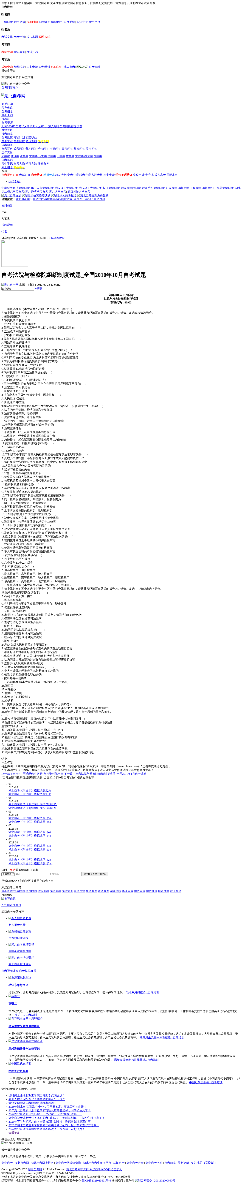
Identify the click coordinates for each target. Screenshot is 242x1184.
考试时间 (24, 174)
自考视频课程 (9, 970)
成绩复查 (67, 891)
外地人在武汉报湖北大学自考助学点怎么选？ (37, 1099)
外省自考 (43, 163)
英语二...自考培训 (26, 1014)
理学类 (51, 156)
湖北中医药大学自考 (221, 187)
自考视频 (7, 122)
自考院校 (19, 141)
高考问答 (67, 148)
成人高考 (69, 66)
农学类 (70, 156)
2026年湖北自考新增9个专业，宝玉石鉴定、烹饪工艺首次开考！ (49, 1106)
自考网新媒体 (9, 87)
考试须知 (19, 51)
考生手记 (7, 163)
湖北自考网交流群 (77, 1169)
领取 (38, 288)
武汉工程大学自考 (195, 187)
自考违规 (79, 891)
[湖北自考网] (13, 96)
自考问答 (7, 144)
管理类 (79, 156)
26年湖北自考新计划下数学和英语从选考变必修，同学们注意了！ (50, 1110)
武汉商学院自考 (131, 187)
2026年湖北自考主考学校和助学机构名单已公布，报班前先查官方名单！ (54, 1125)
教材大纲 (61, 174)
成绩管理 (44, 66)
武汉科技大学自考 (78, 191)
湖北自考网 (23, 199)
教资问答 (79, 148)
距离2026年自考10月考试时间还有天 (24, 126)
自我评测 (44, 21)
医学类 (98, 156)
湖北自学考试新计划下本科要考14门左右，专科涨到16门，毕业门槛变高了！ (57, 1117)
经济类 (15, 156)
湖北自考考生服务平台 (97, 1162)
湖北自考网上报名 (42, 1162)
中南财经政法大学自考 (15, 187)
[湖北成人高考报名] (64, 195)
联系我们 (210, 1162)
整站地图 (196, 1162)
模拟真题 (32, 36)
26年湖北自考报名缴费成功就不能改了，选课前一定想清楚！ (47, 1129)
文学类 (33, 156)
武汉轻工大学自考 (90, 187)
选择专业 (82, 21)
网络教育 (82, 66)
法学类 (24, 156)
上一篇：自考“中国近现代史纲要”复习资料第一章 (32, 773)
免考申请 (19, 36)
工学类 (61, 156)
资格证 (5, 118)
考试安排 (7, 36)
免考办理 (73, 174)
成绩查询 (7, 66)
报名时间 (32, 21)
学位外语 (151, 891)
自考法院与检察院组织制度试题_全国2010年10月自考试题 (69, 199)
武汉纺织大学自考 (153, 187)
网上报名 (7, 167)
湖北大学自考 (57, 191)
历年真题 (7, 152)
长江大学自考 (111, 187)
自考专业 (7, 141)
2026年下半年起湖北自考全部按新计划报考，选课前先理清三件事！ (51, 1121)
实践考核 (97, 174)
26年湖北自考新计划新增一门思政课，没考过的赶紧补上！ (45, 1114)
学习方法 (31, 163)
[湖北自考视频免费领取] (92, 195)
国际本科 (172, 174)
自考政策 (7, 137)
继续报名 (19, 66)
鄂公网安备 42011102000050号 (156, 1180)
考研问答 (55, 148)
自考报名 (7, 111)
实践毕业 (31, 137)
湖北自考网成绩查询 (68, 1162)
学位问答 (43, 148)
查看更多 (14, 1132)
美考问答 (91, 148)
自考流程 (7, 891)
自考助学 (69, 21)
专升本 (149, 174)
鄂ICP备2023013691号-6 (96, 1180)
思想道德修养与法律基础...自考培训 (136, 1059)
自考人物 (19, 163)
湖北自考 (7, 1162)
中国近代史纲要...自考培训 (206, 1082)
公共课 (5, 156)
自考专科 (94, 66)
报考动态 (7, 133)
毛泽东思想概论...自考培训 (142, 992)
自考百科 (7, 148)
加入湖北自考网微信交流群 (65, 126)
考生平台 (94, 21)
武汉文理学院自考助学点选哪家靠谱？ (33, 1102)
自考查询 (7, 115)
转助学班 (57, 66)
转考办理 (85, 174)
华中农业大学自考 (42, 187)
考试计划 (19, 137)
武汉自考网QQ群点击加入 (105, 1169)
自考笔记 (7, 159)
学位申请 (139, 174)
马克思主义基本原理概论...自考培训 (162, 1037)
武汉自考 (119, 1162)
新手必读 (19, 21)
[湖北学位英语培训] (36, 195)
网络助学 (44, 36)
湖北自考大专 (134, 1162)
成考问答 (19, 148)
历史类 (42, 156)
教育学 (88, 156)
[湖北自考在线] (11, 195)
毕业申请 (32, 66)
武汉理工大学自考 (66, 187)
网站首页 (7, 130)
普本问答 (31, 148)
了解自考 (7, 21)
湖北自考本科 (153, 1162)
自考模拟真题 (27, 970)
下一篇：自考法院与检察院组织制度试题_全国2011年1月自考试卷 (105, 773)
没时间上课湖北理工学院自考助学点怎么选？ (37, 1095)
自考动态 (170, 1162)
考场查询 (7, 51)
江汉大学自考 (174, 187)
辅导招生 (57, 21)
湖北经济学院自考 (36, 191)
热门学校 (14, 181)
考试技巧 (32, 51)
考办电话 (7, 107)
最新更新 (183, 1162)
